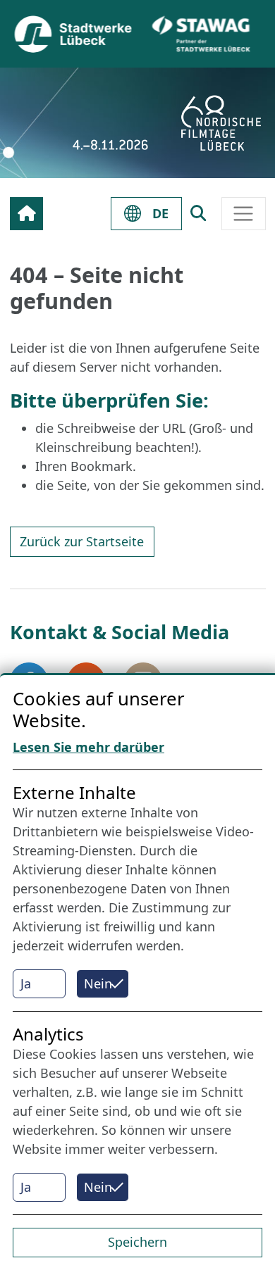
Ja (25, 983)
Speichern (137, 1241)
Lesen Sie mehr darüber (88, 746)
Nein (98, 983)
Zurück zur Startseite (82, 541)
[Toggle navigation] (243, 213)
